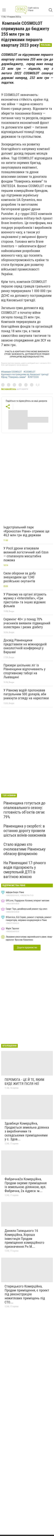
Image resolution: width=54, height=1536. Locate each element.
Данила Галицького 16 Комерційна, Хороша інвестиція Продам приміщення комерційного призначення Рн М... (24, 1238)
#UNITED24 (33, 377)
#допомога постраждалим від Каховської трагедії (25, 374)
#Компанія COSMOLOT (11, 372)
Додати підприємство (27, 947)
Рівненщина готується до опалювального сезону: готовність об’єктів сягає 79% (24, 810)
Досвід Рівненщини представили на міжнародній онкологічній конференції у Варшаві (25, 646)
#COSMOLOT (29, 372)
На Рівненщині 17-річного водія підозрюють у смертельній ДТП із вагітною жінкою (24, 869)
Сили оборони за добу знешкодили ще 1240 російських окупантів (19, 577)
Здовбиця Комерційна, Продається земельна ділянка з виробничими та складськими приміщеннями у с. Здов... (27, 1131)
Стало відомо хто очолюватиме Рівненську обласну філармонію (24, 849)
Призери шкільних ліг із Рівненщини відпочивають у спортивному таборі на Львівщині (24, 671)
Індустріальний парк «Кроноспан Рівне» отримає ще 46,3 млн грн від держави (26, 531)
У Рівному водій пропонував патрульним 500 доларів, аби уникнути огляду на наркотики (26, 694)
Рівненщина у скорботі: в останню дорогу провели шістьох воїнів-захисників (24, 831)
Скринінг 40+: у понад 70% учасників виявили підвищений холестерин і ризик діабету (26, 623)
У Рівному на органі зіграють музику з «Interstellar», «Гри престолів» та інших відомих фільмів (24, 600)
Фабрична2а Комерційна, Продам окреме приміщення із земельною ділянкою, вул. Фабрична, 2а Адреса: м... (26, 1185)
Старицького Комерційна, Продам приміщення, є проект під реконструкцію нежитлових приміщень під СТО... (27, 1294)
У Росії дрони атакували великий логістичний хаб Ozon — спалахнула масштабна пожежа (26, 554)
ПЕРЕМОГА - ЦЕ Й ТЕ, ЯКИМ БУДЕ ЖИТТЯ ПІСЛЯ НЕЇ (24, 1082)
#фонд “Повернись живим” (13, 377)
